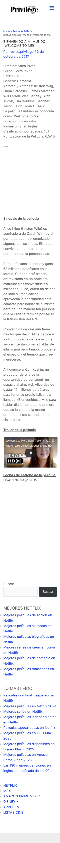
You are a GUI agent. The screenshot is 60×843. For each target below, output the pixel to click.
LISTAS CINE (13, 812)
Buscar (8, 584)
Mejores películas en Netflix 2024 (29, 706)
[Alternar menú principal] (52, 8)
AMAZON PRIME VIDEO (21, 796)
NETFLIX (10, 785)
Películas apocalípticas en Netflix (29, 728)
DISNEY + (10, 802)
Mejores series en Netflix (23, 712)
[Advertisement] (30, 179)
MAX (7, 791)
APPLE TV (11, 807)
